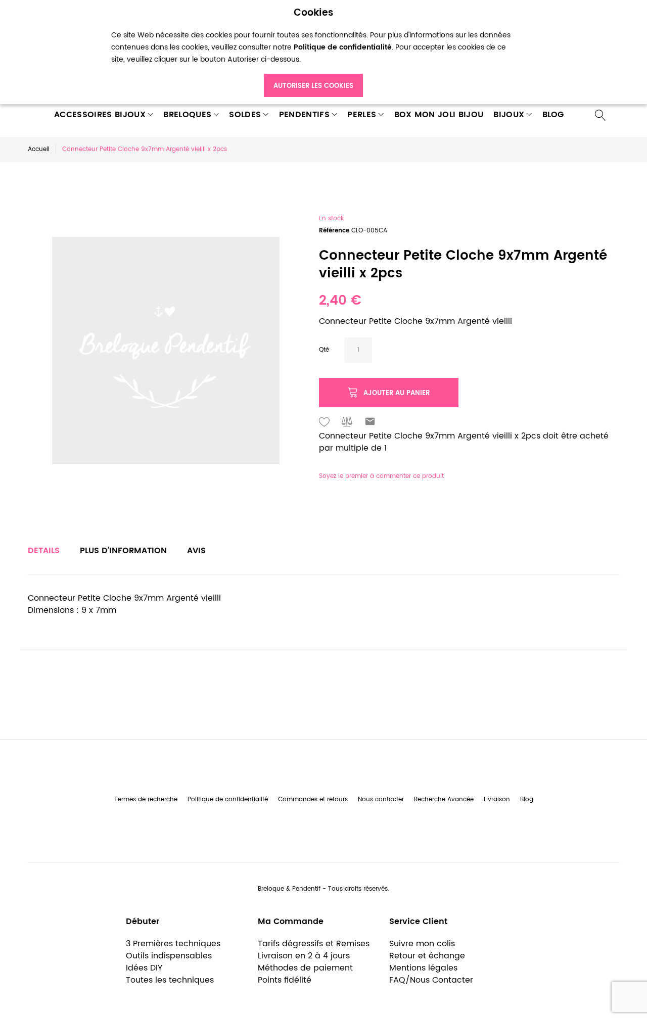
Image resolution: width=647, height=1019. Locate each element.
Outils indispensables (169, 955)
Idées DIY (144, 968)
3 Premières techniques (173, 943)
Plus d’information (123, 550)
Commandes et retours (313, 799)
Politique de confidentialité (228, 799)
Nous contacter (381, 799)
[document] (313, 52)
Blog (526, 799)
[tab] (44, 551)
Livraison (497, 799)
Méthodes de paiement (305, 968)
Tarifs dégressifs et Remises (313, 943)
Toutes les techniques (170, 980)
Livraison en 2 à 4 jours (304, 955)
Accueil (39, 149)
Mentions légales (423, 968)
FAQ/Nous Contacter (431, 980)
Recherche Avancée (444, 799)
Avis (196, 550)
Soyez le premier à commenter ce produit (381, 476)
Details (44, 550)
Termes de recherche (145, 799)
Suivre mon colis (422, 943)
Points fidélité (284, 980)
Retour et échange (427, 955)
